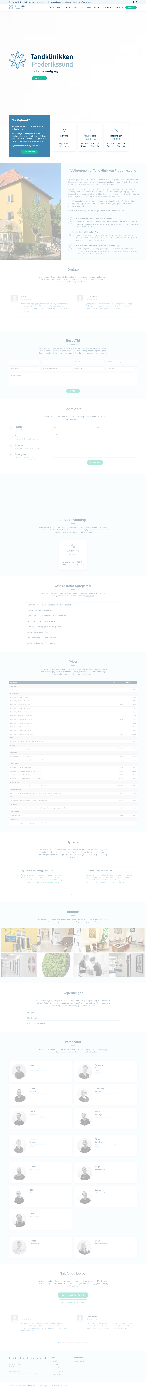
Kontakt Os (39, 78)
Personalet (119, 7)
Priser (89, 7)
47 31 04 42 (116, 139)
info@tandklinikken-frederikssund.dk (22, 2)
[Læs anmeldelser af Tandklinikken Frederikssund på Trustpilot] (135, 2)
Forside (51, 7)
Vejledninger (108, 7)
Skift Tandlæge (29, 152)
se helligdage (90, 139)
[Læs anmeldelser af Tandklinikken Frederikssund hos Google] (132, 2)
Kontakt (68, 7)
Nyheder (97, 7)
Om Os (59, 7)
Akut (75, 7)
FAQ (82, 7)
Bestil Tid (131, 7)
